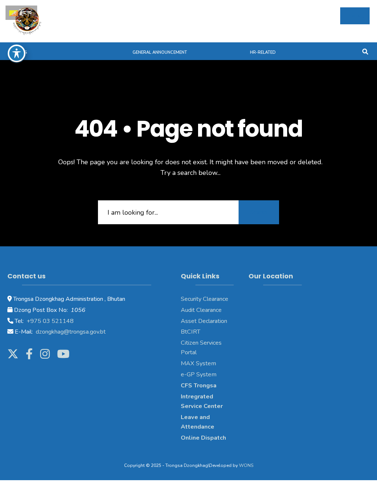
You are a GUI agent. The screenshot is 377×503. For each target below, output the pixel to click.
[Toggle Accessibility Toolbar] (16, 53)
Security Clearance (204, 299)
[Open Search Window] (365, 51)
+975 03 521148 (49, 321)
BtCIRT (190, 332)
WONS (246, 465)
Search (258, 212)
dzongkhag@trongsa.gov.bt (70, 332)
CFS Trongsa (198, 385)
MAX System (198, 363)
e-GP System (198, 374)
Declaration (212, 321)
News (21, 52)
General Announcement (160, 52)
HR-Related (263, 52)
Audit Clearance (201, 310)
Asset (189, 321)
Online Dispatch (203, 438)
